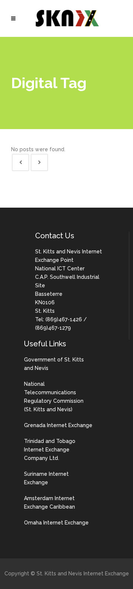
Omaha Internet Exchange (56, 523)
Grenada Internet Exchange (58, 425)
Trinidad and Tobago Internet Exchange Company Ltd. (49, 449)
